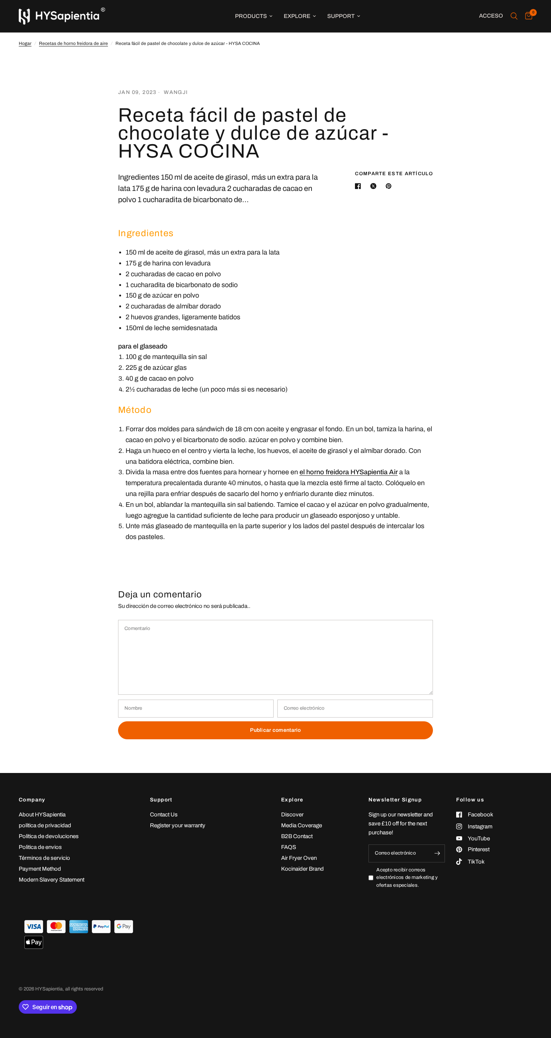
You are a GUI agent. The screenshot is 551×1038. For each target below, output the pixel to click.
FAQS (288, 847)
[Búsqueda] (514, 16)
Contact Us (164, 815)
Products (251, 16)
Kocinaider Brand (302, 869)
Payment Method (40, 869)
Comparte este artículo (394, 173)
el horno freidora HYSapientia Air (348, 472)
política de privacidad (45, 825)
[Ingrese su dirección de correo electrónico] (437, 853)
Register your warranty (177, 825)
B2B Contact (297, 836)
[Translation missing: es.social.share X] (374, 186)
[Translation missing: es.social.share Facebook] (359, 186)
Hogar (25, 43)
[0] (526, 16)
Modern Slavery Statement (51, 880)
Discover (292, 815)
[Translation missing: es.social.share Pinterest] (390, 186)
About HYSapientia (42, 815)
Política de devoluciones (49, 836)
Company (32, 800)
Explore (297, 16)
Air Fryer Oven (299, 858)
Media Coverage (301, 825)
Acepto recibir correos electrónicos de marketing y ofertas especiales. (407, 877)
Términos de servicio (44, 858)
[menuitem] (253, 16)
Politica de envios (40, 847)
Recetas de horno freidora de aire (73, 43)
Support (341, 16)
